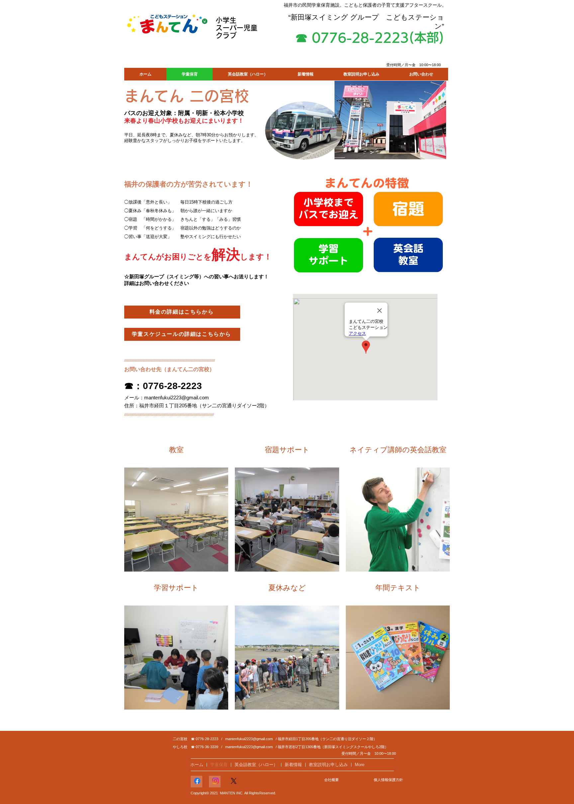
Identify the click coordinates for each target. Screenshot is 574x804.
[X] (234, 781)
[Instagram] (215, 781)
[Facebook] (197, 781)
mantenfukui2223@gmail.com (176, 397)
